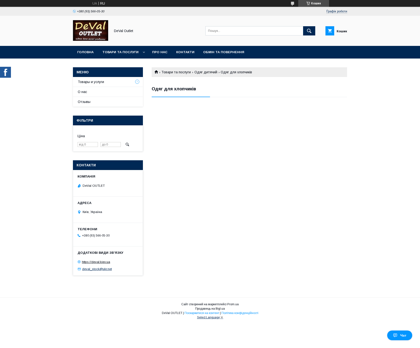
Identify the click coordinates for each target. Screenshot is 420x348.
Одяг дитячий (205, 72)
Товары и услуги (91, 82)
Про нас (159, 52)
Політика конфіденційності (239, 313)
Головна (85, 52)
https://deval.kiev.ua (96, 262)
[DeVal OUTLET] (90, 40)
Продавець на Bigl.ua (210, 308)
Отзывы (84, 102)
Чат (403, 335)
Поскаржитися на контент (201, 313)
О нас (82, 92)
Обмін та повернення (223, 52)
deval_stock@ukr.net (97, 269)
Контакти (185, 52)
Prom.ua (233, 304)
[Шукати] (309, 30)
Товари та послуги (120, 52)
